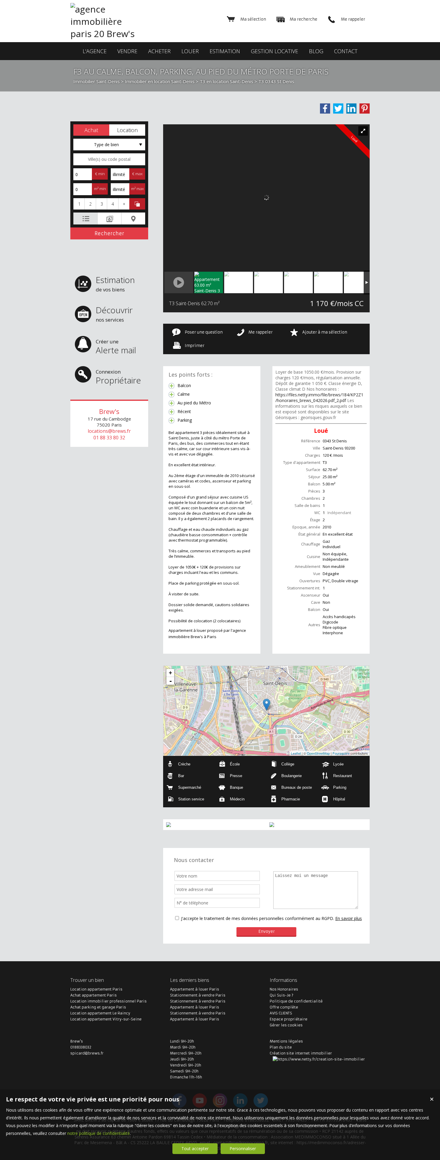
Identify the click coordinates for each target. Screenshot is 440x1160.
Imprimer (194, 345)
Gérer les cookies (286, 1025)
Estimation (115, 283)
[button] (91, 130)
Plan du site (281, 1047)
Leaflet (296, 753)
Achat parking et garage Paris (98, 1007)
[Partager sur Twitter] (338, 108)
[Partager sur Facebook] (325, 108)
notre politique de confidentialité (98, 1133)
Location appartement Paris (96, 989)
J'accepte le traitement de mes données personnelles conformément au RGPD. (257, 918)
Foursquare (341, 753)
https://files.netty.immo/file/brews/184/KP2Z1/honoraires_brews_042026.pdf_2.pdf (319, 397)
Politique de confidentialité (296, 1001)
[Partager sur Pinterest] (364, 108)
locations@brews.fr (109, 431)
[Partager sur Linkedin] (351, 108)
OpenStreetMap (318, 753)
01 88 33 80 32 (109, 437)
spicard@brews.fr (87, 1053)
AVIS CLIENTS (281, 1013)
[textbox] (109, 159)
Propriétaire (118, 377)
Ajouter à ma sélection (324, 332)
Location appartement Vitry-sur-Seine (106, 1019)
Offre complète (284, 1007)
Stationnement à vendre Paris (197, 995)
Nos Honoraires (284, 989)
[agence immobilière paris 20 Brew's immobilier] (107, 46)
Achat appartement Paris (93, 995)
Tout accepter (195, 1148)
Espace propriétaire (288, 1019)
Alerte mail (116, 347)
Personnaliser (243, 1148)
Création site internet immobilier (301, 1053)
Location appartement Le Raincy (100, 1013)
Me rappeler (260, 332)
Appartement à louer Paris (194, 989)
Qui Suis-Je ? (281, 995)
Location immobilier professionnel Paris (108, 1001)
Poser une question (204, 332)
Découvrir (114, 313)
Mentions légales (286, 1041)
